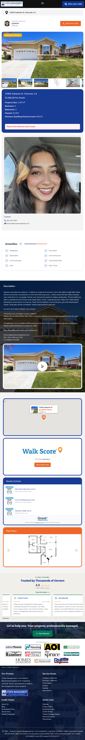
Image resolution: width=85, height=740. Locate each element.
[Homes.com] (42, 660)
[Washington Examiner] (13, 654)
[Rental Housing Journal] (62, 660)
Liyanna (7, 217)
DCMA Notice (47, 712)
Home (4, 667)
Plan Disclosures (48, 717)
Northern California (49, 680)
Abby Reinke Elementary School (25, 489)
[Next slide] (80, 53)
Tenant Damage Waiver (51, 714)
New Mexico (47, 690)
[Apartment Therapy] (33, 654)
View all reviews (41, 592)
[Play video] (42, 366)
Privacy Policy (47, 707)
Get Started (44, 633)
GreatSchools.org (39, 522)
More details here (42, 465)
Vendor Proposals (8, 714)
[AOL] (52, 647)
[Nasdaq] (33, 647)
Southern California (49, 678)
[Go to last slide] (5, 53)
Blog (3, 707)
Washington (47, 683)
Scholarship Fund (8, 709)
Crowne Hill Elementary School (25, 500)
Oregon (45, 685)
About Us (5, 704)
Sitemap (45, 704)
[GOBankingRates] (71, 647)
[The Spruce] (52, 654)
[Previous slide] (8, 550)
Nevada (45, 688)
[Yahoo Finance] (13, 647)
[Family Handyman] (71, 654)
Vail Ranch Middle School (23, 511)
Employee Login (48, 709)
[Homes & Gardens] (23, 660)
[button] (9, 82)
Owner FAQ (6, 712)
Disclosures (46, 719)
